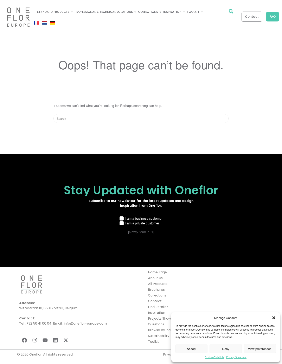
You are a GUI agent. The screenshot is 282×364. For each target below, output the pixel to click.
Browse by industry (163, 330)
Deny (225, 348)
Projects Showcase (163, 318)
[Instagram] (35, 340)
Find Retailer (158, 307)
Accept (191, 348)
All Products (157, 283)
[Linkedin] (55, 340)
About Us (155, 278)
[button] (274, 318)
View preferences (259, 348)
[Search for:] (141, 118)
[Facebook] (24, 340)
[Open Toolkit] (201, 12)
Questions (156, 324)
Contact (155, 301)
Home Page (157, 272)
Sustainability (158, 335)
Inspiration (156, 312)
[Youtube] (45, 340)
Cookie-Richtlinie (214, 357)
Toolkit (153, 341)
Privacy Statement (236, 357)
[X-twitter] (65, 340)
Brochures (156, 289)
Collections (157, 295)
